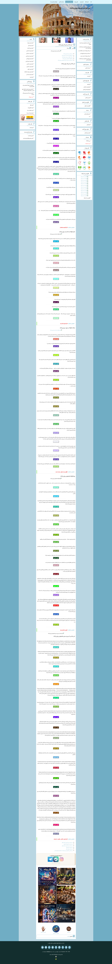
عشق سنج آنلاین (87, 133)
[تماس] (56, 947)
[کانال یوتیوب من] (46, 947)
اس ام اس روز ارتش (69, 849)
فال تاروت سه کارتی (29, 53)
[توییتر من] (52, 947)
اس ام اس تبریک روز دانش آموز (67, 842)
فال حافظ (86, 2)
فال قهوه (88, 84)
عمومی (68, 936)
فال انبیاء (88, 76)
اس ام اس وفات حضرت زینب (85, 56)
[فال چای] (66, 914)
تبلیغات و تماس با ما (53, 2)
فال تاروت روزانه (30, 43)
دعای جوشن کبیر (87, 114)
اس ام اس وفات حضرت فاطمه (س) (84, 51)
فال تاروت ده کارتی (30, 66)
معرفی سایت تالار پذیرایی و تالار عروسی (28, 93)
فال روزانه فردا (30, 136)
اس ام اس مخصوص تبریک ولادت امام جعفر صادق (85, 47)
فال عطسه (31, 127)
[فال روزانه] (47, 877)
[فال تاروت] (66, 877)
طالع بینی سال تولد (87, 198)
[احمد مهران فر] (69, 40)
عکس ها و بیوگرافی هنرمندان (28, 138)
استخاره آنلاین (61, 2)
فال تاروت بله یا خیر (29, 74)
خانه (91, 2)
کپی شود (56, 71)
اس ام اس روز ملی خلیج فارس (85, 53)
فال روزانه (76, 2)
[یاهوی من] (69, 947)
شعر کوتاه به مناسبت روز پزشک (67, 55)
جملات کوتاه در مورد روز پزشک (67, 57)
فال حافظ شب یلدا (30, 110)
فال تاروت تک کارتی (29, 51)
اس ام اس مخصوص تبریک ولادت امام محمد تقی (85, 59)
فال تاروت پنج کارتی (29, 58)
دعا (89, 116)
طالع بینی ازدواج (87, 106)
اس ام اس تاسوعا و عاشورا (68, 844)
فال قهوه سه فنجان (87, 87)
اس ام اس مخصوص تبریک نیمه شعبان (85, 43)
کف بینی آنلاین (87, 98)
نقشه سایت (52, 954)
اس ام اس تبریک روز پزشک (80, 8)
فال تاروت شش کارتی (29, 61)
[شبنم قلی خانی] (43, 40)
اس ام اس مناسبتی (69, 2)
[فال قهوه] (66, 895)
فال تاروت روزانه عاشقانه (28, 72)
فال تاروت (81, 2)
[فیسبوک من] (62, 947)
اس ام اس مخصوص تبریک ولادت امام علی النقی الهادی (63, 850)
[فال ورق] (47, 914)
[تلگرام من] (66, 947)
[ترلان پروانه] (56, 40)
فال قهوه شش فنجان (86, 89)
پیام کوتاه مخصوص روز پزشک (67, 58)
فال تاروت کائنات (30, 48)
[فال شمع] (47, 895)
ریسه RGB (88, 141)
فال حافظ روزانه (30, 108)
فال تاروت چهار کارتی (29, 56)
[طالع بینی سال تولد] (84, 186)
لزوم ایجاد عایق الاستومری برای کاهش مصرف (28, 85)
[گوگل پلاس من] (49, 947)
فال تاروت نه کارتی (30, 64)
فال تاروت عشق (30, 69)
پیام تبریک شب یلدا (30, 113)
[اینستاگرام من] (59, 947)
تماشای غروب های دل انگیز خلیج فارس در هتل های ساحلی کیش (28, 89)
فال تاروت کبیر (30, 45)
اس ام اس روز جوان (69, 847)
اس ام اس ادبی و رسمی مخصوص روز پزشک (65, 60)
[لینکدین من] (42, 947)
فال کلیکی (88, 125)
